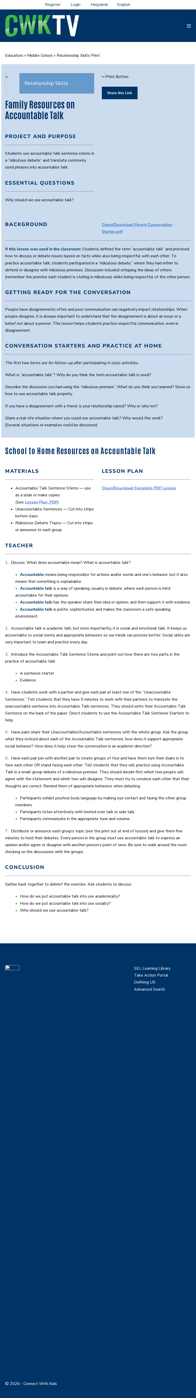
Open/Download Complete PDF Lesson (139, 488)
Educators (14, 55)
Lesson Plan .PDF (41, 502)
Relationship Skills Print (78, 55)
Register (52, 4)
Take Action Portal (151, 975)
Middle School (40, 55)
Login (75, 4)
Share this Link (119, 93)
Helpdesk (99, 4)
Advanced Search (149, 989)
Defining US (144, 982)
